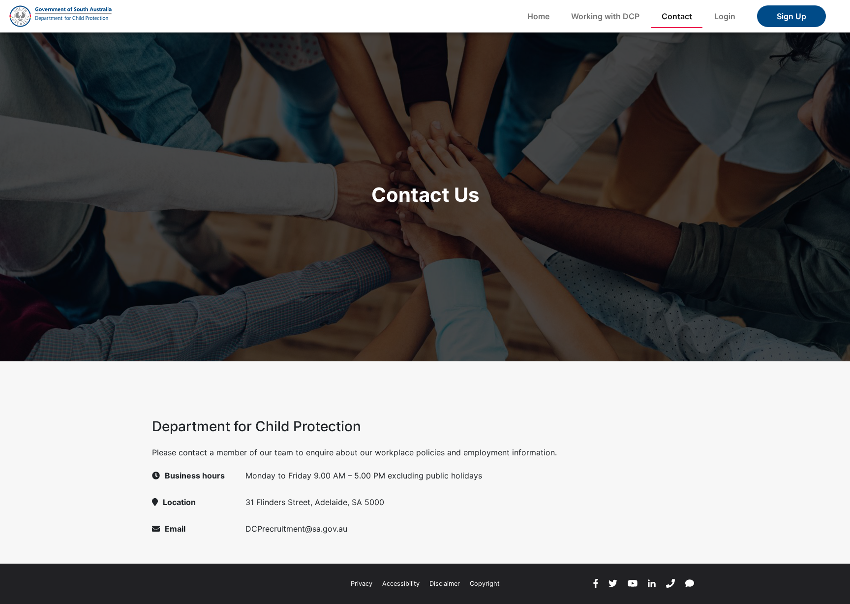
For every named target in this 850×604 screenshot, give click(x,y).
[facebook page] (595, 584)
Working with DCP (605, 16)
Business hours (195, 475)
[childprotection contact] (689, 584)
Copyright (485, 583)
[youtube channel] (632, 584)
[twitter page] (613, 584)
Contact (677, 16)
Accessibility (401, 583)
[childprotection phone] (670, 584)
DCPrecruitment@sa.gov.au (296, 529)
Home (538, 16)
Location (179, 502)
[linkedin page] (652, 584)
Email (175, 529)
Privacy (361, 583)
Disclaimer (444, 583)
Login (724, 16)
